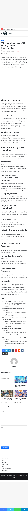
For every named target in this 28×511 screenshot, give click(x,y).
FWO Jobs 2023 (4, 377)
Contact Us (4, 470)
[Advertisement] (14, 14)
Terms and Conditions (6, 468)
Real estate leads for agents (9, 29)
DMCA (3, 466)
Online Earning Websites (10, 37)
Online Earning (5, 458)
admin (14, 366)
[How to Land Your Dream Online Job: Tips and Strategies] (21, 393)
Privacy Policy (5, 464)
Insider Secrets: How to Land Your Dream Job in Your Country (20, 385)
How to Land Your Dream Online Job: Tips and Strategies (20, 400)
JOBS (3, 40)
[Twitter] (6, 350)
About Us (4, 454)
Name (2, 427)
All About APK (4, 456)
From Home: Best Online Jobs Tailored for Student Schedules (7, 400)
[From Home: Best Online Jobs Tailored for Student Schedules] (7, 393)
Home (3, 37)
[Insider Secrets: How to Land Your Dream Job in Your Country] (21, 379)
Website (2, 437)
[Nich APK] (7, 33)
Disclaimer (4, 462)
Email (2, 432)
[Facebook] (3, 350)
